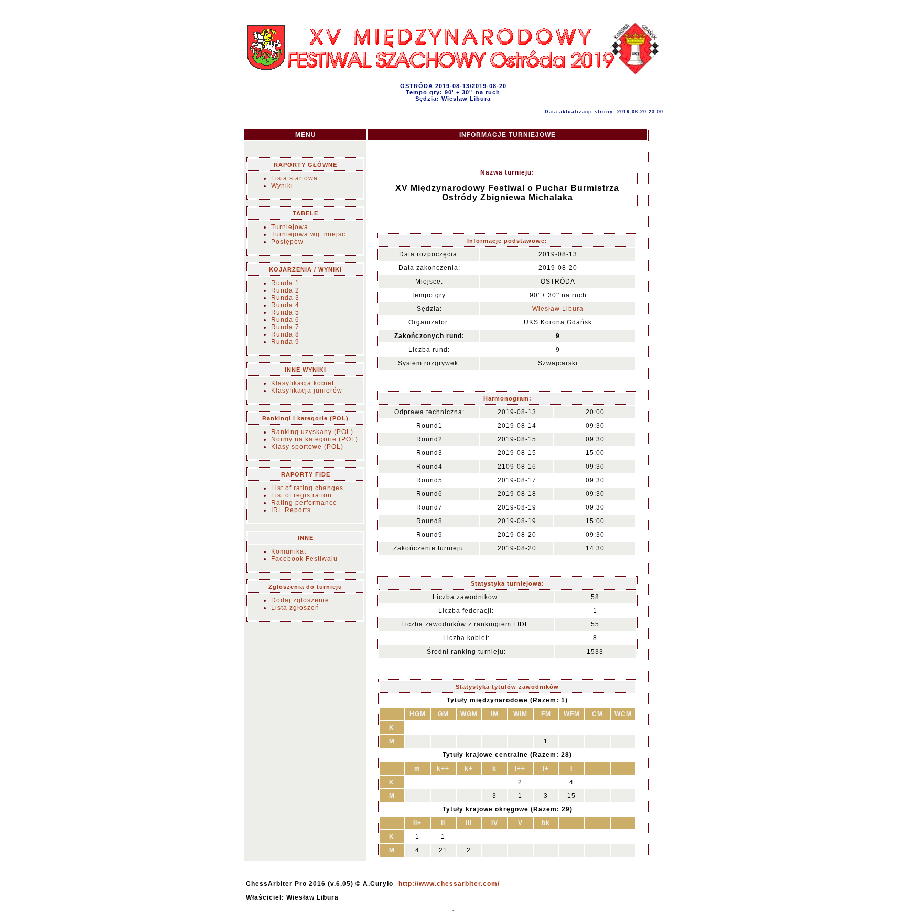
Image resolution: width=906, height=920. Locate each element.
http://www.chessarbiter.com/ (449, 883)
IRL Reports (291, 510)
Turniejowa (289, 227)
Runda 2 (285, 290)
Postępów (287, 241)
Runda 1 (285, 283)
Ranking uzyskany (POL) (312, 432)
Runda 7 (285, 327)
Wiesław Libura (558, 308)
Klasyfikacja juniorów (306, 390)
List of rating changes (307, 488)
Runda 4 (285, 305)
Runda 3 (285, 297)
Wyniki (282, 185)
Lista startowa (294, 178)
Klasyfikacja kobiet (302, 383)
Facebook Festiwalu (304, 558)
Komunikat (288, 551)
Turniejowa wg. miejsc (308, 234)
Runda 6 (285, 319)
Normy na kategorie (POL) (314, 439)
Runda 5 (285, 312)
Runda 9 (285, 341)
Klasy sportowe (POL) (307, 446)
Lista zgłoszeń (295, 607)
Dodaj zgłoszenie (300, 600)
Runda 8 (285, 334)
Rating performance (304, 502)
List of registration (301, 495)
